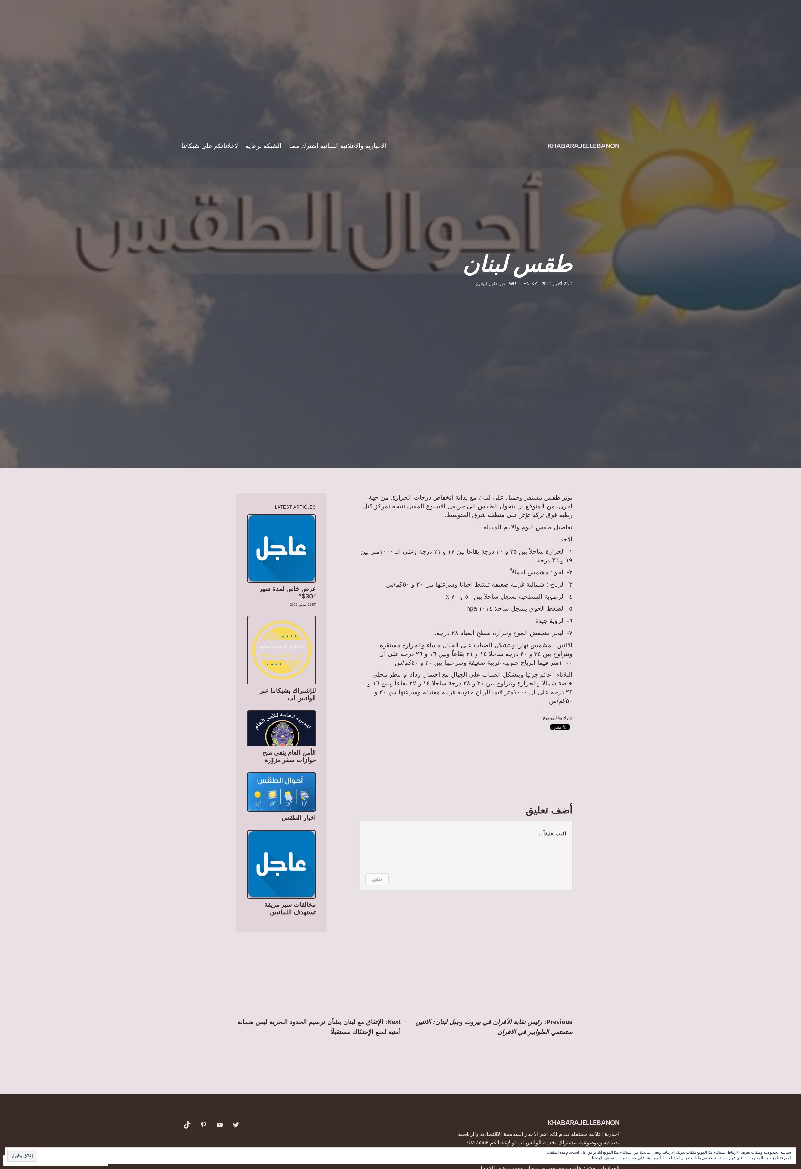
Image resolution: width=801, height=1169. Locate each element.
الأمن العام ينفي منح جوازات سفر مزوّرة (289, 756)
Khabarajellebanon (584, 146)
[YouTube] (219, 1125)
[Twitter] (236, 1125)
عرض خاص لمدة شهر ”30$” (287, 592)
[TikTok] (187, 1125)
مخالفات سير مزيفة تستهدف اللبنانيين (290, 908)
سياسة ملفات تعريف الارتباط (613, 1158)
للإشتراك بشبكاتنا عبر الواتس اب (288, 694)
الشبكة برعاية (264, 146)
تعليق (377, 879)
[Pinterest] (203, 1125)
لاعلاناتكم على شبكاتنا (209, 146)
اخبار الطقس (299, 817)
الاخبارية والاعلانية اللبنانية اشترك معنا (337, 146)
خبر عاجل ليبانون (490, 283)
